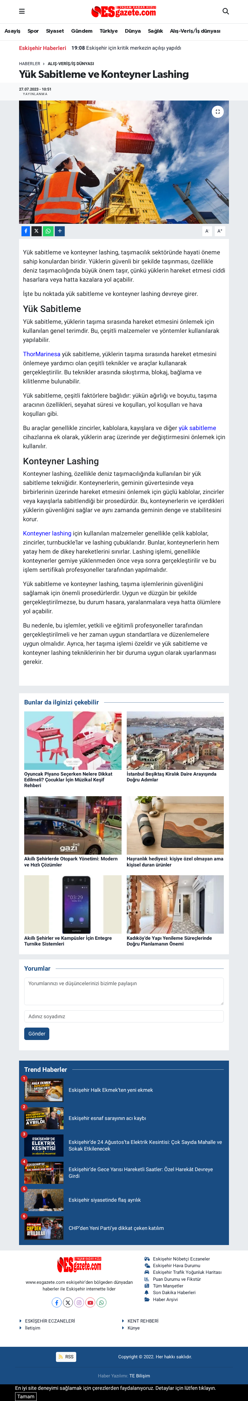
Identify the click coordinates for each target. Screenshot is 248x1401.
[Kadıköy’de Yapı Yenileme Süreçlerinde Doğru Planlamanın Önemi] (175, 904)
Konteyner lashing (47, 533)
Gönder (36, 1034)
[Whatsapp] (101, 1302)
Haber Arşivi (165, 1299)
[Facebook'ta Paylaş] (25, 231)
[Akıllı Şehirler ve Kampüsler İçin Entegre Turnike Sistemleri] (73, 904)
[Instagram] (79, 1302)
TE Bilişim (139, 1376)
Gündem (81, 31)
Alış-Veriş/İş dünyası (195, 31)
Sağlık (155, 31)
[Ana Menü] (22, 11)
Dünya (133, 31)
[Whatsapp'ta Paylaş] (48, 231)
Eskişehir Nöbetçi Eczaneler (181, 1259)
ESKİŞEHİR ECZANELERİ (50, 1321)
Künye (134, 1328)
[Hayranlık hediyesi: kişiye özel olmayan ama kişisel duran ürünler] (175, 825)
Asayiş (12, 31)
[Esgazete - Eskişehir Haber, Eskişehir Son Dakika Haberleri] (123, 11)
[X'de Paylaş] (36, 231)
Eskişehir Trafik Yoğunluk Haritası (187, 1272)
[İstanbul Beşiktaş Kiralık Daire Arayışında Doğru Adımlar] (175, 740)
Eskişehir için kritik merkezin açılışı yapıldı (126, 48)
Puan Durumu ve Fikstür (177, 1279)
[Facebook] (57, 1302)
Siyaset (55, 31)
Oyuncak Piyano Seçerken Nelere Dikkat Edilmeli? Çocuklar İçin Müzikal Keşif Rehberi (68, 779)
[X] (68, 1302)
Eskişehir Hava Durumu (176, 1265)
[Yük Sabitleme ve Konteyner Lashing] (124, 162)
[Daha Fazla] (60, 231)
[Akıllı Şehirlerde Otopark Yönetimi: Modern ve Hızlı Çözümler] (73, 825)
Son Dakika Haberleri (174, 1292)
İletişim (32, 1328)
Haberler (29, 63)
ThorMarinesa (41, 354)
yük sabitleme (197, 428)
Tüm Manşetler (168, 1286)
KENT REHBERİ (143, 1321)
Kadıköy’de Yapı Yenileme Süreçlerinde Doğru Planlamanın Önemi (169, 941)
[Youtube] (90, 1302)
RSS (68, 1357)
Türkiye (109, 31)
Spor (33, 31)
